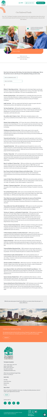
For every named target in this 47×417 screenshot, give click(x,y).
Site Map (5, 379)
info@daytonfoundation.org (9, 370)
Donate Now (41, 2)
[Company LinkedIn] (9, 403)
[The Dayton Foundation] (4, 3)
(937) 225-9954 (23, 59)
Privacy (5, 385)
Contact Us (6, 337)
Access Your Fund (30, 2)
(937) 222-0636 (9, 369)
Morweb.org (14, 413)
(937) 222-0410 (10, 367)
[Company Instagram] (18, 403)
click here (37, 29)
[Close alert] (45, 26)
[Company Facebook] (5, 403)
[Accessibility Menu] (44, 414)
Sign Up (6, 394)
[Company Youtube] (13, 403)
